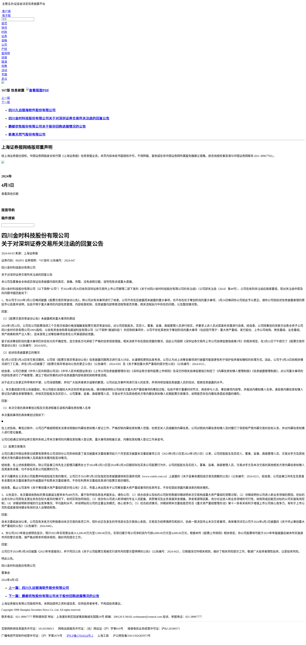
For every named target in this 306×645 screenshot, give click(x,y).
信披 (4, 57)
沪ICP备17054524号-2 (80, 635)
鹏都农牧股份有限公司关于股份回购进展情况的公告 (47, 126)
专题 (4, 74)
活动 (4, 70)
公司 (4, 44)
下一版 (5, 102)
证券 (4, 36)
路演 (4, 61)
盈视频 (5, 53)
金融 (4, 40)
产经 (4, 49)
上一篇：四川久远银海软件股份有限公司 (38, 588)
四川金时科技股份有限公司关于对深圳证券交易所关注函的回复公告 (58, 118)
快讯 (4, 27)
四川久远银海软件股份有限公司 (32, 110)
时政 (4, 31)
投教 (4, 66)
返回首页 (8, 202)
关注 (4, 78)
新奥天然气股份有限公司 (27, 134)
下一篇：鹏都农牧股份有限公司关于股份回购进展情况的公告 (53, 596)
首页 (4, 23)
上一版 (5, 97)
